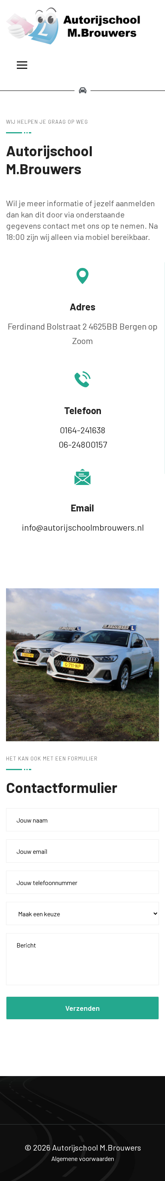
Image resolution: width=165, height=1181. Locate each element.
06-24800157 (82, 444)
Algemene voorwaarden (82, 1158)
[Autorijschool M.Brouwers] (82, 25)
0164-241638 (82, 430)
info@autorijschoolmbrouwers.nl (83, 527)
